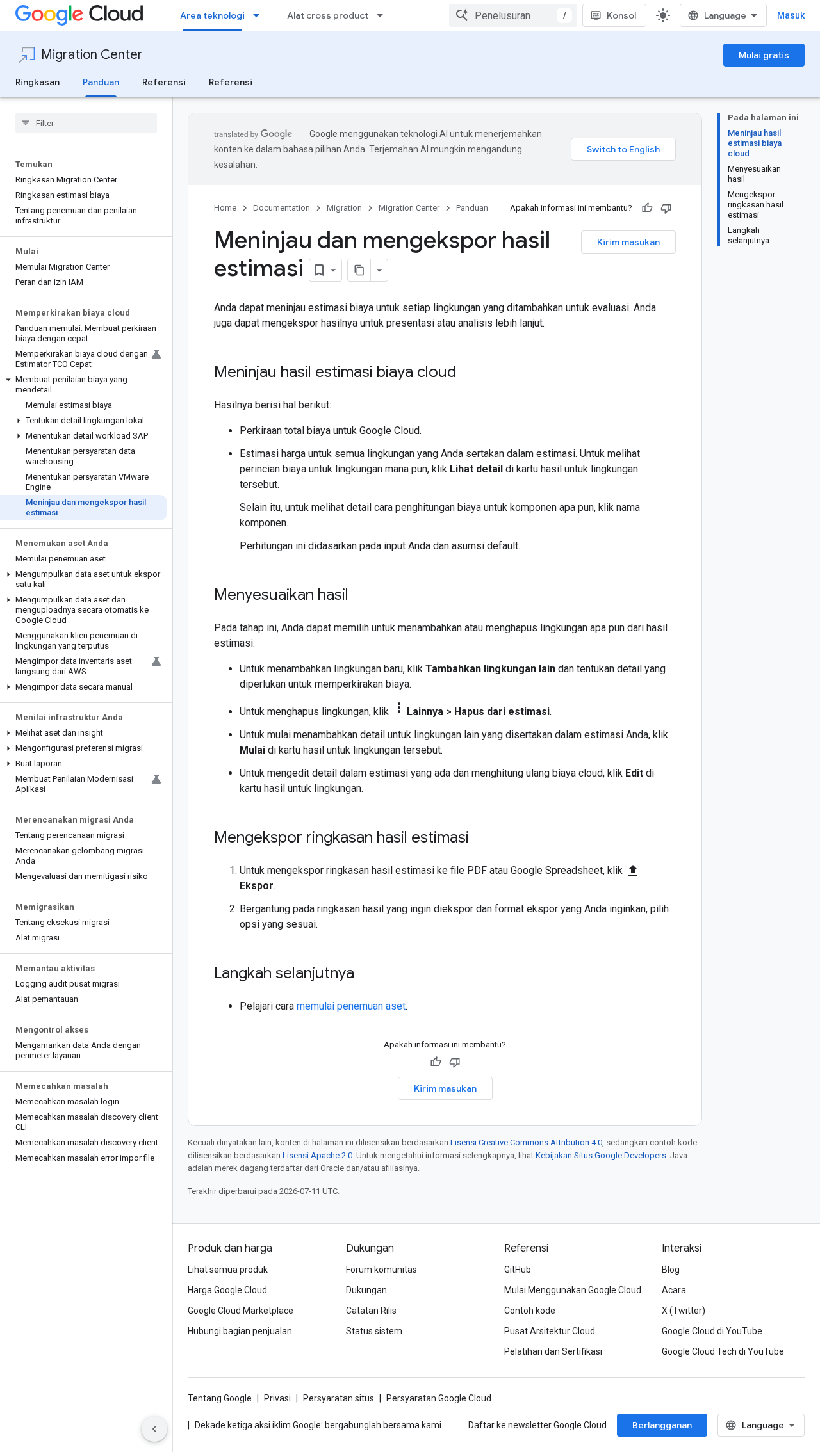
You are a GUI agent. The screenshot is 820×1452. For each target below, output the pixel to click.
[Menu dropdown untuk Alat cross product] (383, 15)
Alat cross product (327, 15)
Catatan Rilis (371, 1310)
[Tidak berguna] (666, 208)
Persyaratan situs (338, 1398)
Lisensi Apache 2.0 (317, 1155)
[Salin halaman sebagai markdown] (359, 270)
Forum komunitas (381, 1269)
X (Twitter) (683, 1310)
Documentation (281, 208)
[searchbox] (86, 123)
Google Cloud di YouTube (712, 1331)
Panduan (101, 82)
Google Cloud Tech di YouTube (723, 1351)
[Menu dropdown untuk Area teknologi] (260, 15)
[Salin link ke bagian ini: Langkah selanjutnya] (367, 974)
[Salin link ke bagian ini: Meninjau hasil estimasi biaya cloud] (469, 373)
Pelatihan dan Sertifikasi (553, 1351)
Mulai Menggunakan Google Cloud (572, 1290)
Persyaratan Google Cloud (438, 1398)
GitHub (517, 1269)
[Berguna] (647, 208)
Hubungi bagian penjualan (240, 1331)
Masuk (791, 15)
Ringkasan (37, 82)
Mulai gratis (764, 55)
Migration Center (92, 55)
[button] (83, 385)
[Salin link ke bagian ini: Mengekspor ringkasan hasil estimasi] (482, 838)
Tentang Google (220, 1398)
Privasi (277, 1398)
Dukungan (366, 1290)
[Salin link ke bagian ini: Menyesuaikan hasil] (361, 596)
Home (225, 208)
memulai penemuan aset (351, 1006)
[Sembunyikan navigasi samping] (154, 1429)
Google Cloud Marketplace (240, 1310)
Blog (671, 1269)
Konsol (621, 15)
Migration (344, 208)
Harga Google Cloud (227, 1290)
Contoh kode (529, 1310)
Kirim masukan (628, 242)
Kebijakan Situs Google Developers (601, 1155)
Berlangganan (662, 1425)
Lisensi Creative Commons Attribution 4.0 (526, 1142)
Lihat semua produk (228, 1269)
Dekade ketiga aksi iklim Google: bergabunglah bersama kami (318, 1425)
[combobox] (513, 15)
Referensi (164, 82)
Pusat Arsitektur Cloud (549, 1331)
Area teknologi (212, 15)
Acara (674, 1290)
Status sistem (374, 1331)
